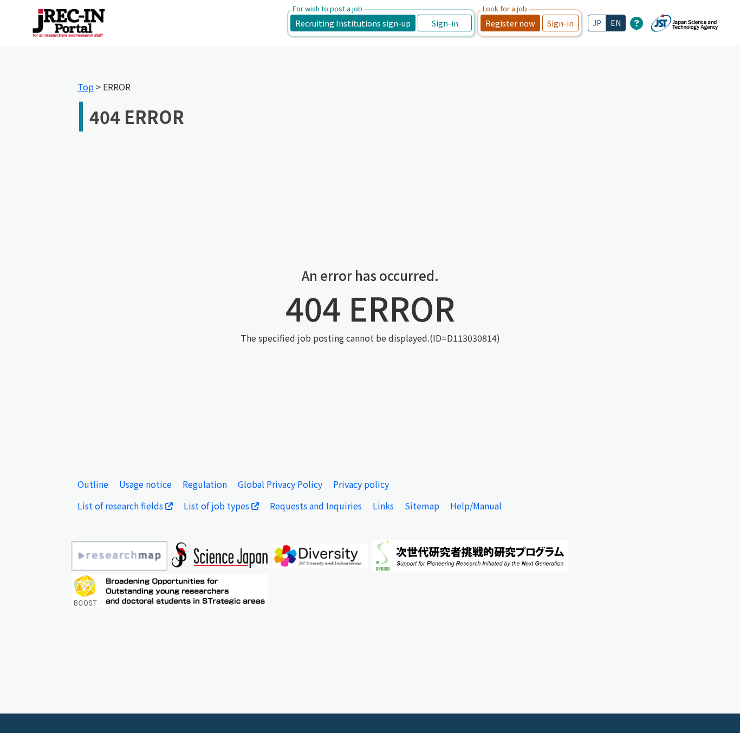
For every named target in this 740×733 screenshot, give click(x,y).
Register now (510, 23)
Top (85, 86)
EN (616, 22)
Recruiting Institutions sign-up (353, 23)
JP (597, 22)
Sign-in (445, 23)
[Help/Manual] (636, 22)
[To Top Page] (716, 709)
